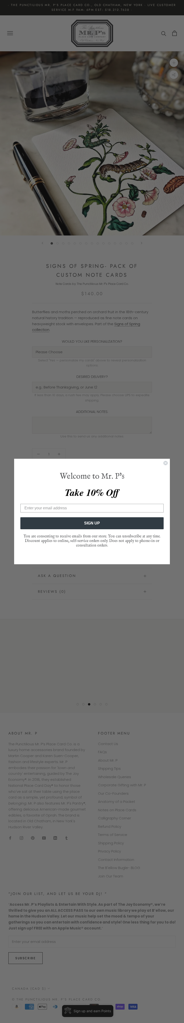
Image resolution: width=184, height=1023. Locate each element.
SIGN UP (92, 523)
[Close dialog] (165, 463)
